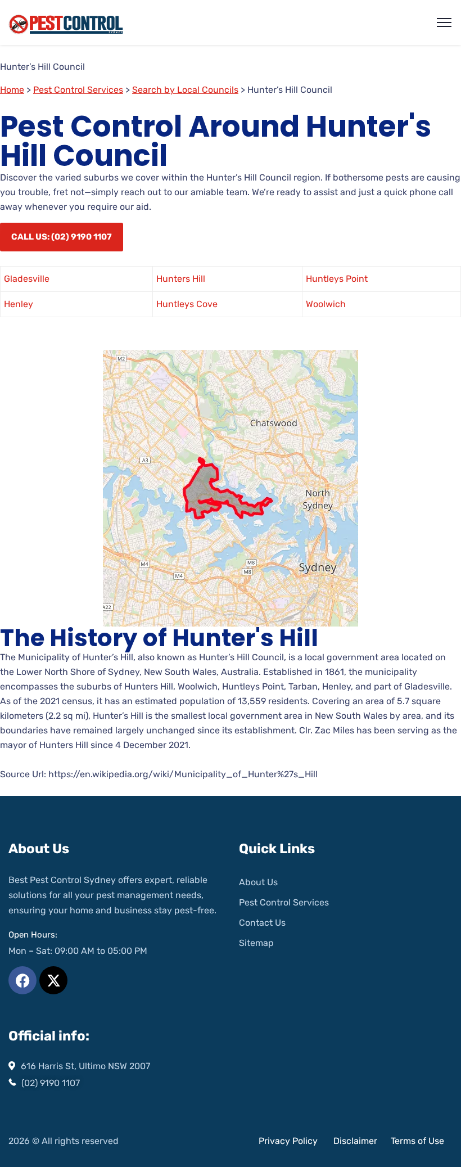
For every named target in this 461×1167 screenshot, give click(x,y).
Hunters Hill (180, 278)
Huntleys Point (337, 278)
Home (12, 89)
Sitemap (256, 943)
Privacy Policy (288, 1141)
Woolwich (326, 304)
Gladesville (26, 278)
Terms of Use (417, 1141)
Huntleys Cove (187, 304)
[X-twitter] (53, 980)
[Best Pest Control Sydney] (66, 22)
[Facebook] (22, 980)
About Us (258, 882)
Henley (18, 304)
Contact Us (262, 922)
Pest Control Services (78, 89)
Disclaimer (356, 1141)
